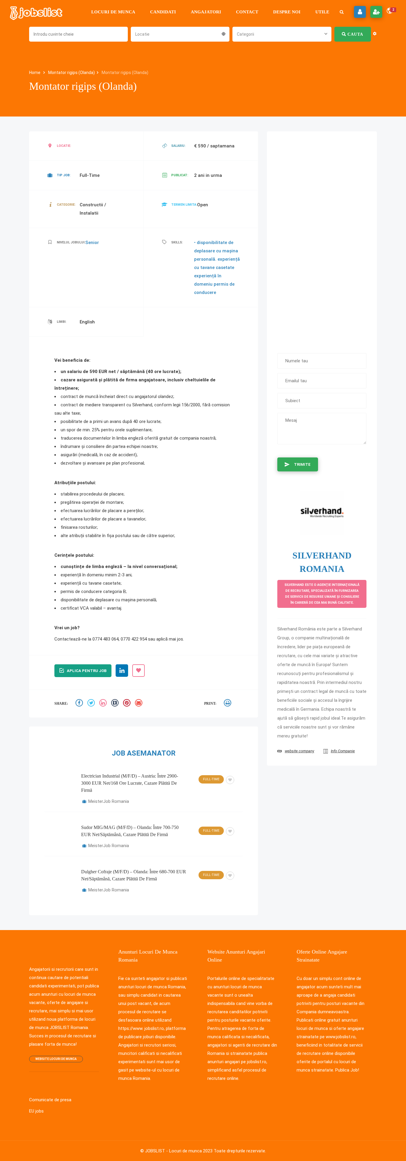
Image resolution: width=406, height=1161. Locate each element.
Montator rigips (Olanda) (71, 72)
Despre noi (286, 12)
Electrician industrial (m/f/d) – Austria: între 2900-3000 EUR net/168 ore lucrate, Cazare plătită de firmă (129, 783)
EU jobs (36, 1111)
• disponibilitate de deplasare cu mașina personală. (216, 251)
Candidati (163, 12)
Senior (92, 242)
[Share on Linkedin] (103, 704)
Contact (247, 12)
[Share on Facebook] (79, 704)
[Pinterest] (127, 704)
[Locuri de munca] (36, 12)
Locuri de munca (113, 12)
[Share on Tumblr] (115, 704)
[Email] (139, 704)
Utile (322, 12)
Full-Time (211, 779)
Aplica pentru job (86, 670)
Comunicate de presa (50, 1099)
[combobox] (180, 33)
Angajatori (206, 12)
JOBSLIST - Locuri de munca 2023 (179, 1151)
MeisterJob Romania (108, 801)
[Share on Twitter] (91, 704)
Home (35, 72)
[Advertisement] (321, 239)
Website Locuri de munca (56, 1059)
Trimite (302, 464)
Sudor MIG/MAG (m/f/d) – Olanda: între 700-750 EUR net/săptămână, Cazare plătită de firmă (130, 831)
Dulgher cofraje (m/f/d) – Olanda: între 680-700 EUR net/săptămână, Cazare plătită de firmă (133, 875)
